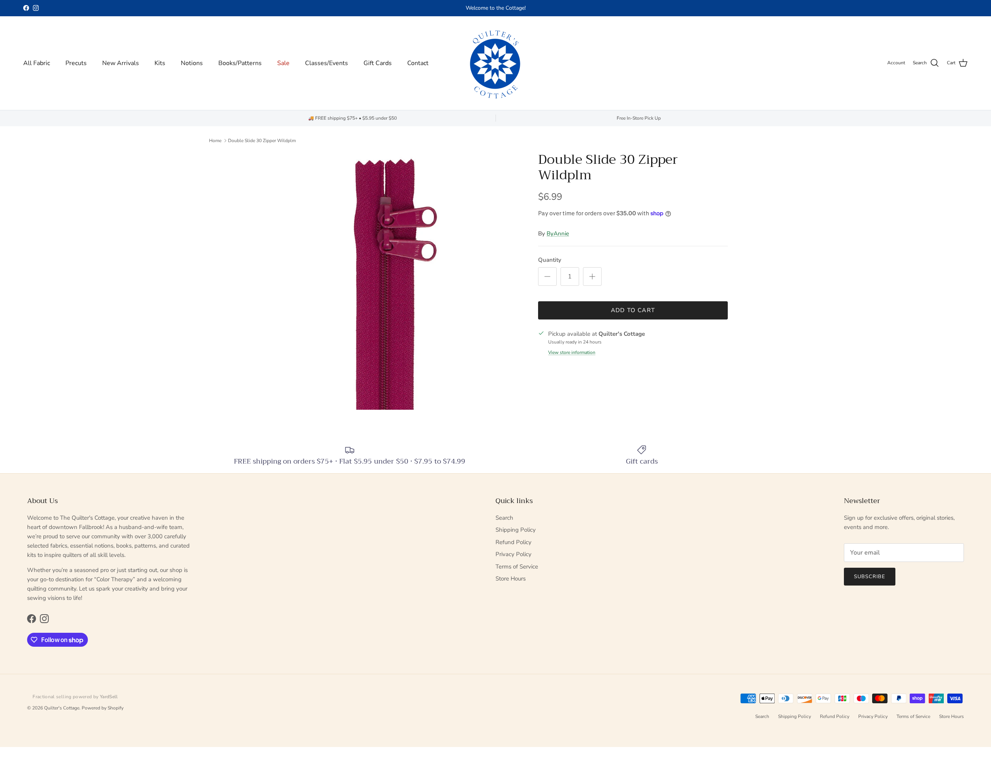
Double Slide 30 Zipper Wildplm (262, 140)
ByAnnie (558, 233)
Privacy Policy (514, 554)
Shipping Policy (516, 530)
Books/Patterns (240, 63)
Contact (418, 63)
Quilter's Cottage (61, 708)
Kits (159, 63)
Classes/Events (326, 63)
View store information (571, 352)
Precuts (76, 63)
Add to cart (633, 310)
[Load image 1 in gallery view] (392, 281)
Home (215, 140)
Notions (192, 63)
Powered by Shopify (102, 708)
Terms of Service (517, 566)
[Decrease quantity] (547, 276)
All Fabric (36, 63)
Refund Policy (514, 542)
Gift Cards (377, 63)
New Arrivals (120, 63)
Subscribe (869, 576)
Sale (283, 63)
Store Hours (511, 578)
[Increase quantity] (592, 276)
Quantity (549, 260)
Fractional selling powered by (75, 697)
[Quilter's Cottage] (495, 63)
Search (504, 518)
